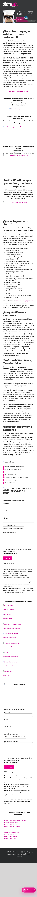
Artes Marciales (8, 647)
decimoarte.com (11, 851)
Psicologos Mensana (9, 638)
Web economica (9, 834)
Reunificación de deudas (11, 666)
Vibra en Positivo (8, 609)
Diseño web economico (12, 827)
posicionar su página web (24, 301)
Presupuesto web (10, 839)
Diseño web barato (10, 836)
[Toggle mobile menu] (33, 3)
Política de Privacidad (16, 854)
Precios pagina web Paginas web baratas (11, 823)
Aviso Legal (24, 853)
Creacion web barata (11, 832)
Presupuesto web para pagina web (16, 820)
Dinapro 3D (6, 675)
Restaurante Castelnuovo (11, 628)
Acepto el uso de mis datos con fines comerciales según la (17, 551)
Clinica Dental (7, 619)
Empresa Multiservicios (10, 656)
